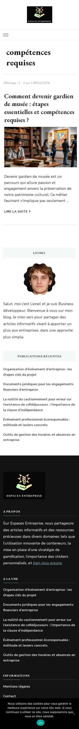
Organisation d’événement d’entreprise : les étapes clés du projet (37, 372)
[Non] (74, 714)
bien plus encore (47, 563)
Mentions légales (16, 686)
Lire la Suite (16, 212)
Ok (41, 722)
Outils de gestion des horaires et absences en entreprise (39, 437)
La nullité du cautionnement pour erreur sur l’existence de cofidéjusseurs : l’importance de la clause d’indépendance (39, 404)
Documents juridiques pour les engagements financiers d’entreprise (38, 387)
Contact (9, 696)
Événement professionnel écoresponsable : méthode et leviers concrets (36, 422)
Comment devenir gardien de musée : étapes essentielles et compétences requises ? (39, 108)
